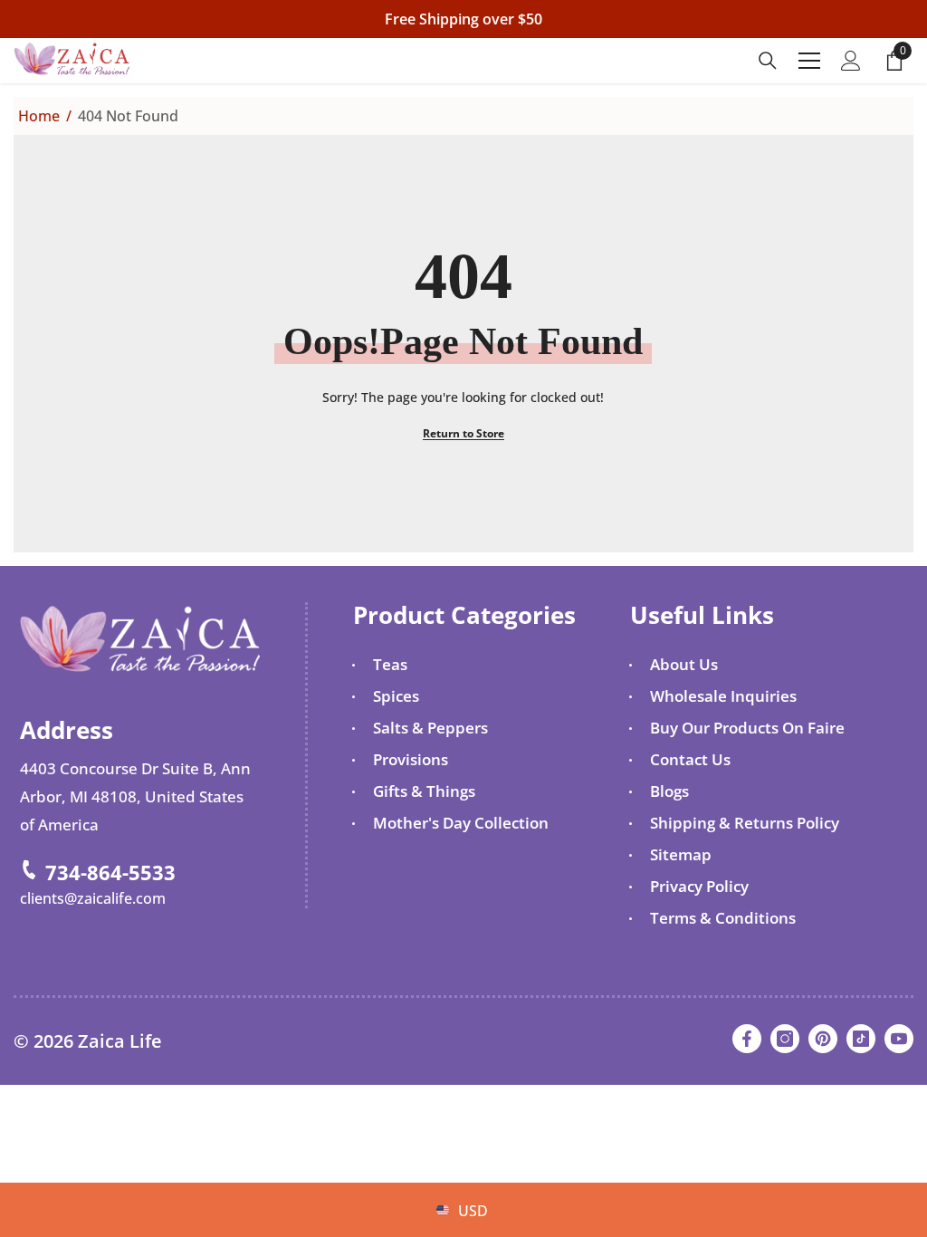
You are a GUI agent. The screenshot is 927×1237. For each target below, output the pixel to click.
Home (39, 116)
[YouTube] (898, 1038)
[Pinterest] (822, 1038)
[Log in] (851, 61)
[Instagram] (784, 1038)
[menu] (809, 61)
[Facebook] (746, 1038)
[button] (437, 1181)
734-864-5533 (110, 872)
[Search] (768, 61)
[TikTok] (860, 1038)
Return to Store (463, 433)
